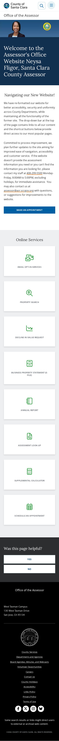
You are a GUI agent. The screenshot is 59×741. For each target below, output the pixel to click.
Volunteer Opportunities (29, 666)
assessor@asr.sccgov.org (19, 190)
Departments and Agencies (29, 656)
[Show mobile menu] (51, 5)
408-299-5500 (34, 173)
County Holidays (29, 681)
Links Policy (29, 691)
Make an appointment (29, 210)
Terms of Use (29, 701)
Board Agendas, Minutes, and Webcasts (29, 661)
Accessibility (29, 686)
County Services (29, 652)
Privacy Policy (29, 696)
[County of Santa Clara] (15, 5)
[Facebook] (18, 709)
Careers (29, 671)
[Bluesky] (41, 709)
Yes (29, 559)
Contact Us (29, 676)
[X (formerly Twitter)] (26, 709)
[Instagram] (33, 709)
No (29, 569)
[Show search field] (41, 5)
